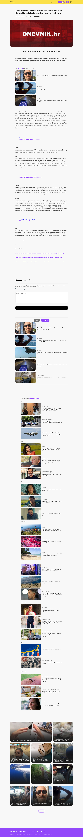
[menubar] (71, 2)
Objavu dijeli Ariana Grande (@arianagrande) (30, 139)
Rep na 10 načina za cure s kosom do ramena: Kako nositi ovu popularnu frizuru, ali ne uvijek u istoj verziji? (39, 253)
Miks (45, 2)
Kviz (48, 2)
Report (51, 2)
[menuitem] (71, 2)
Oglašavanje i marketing (20, 834)
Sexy (55, 2)
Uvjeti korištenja (30, 834)
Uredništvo (12, 834)
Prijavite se (41, 308)
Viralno (41, 2)
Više (41, 811)
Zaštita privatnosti (38, 834)
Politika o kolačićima (48, 834)
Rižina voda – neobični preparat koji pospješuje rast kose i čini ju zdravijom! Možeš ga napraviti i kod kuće (39, 261)
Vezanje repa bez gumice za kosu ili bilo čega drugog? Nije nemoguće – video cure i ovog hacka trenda (38, 257)
